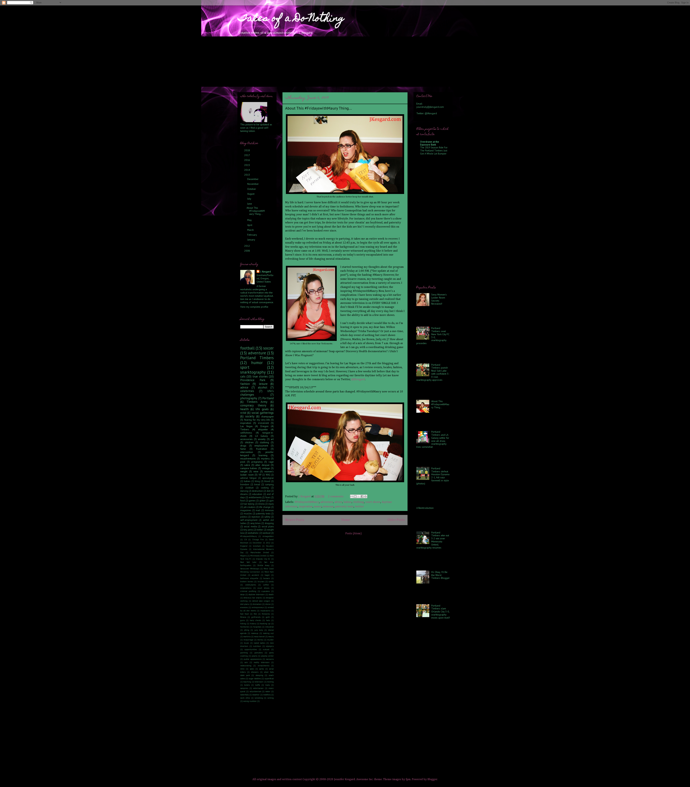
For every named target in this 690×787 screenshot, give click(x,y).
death (271, 594)
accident (255, 575)
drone (268, 604)
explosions (265, 610)
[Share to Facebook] (362, 496)
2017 (247, 155)
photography (248, 398)
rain (246, 662)
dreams (244, 494)
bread (257, 484)
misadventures (248, 458)
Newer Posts (294, 520)
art (272, 439)
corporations (245, 588)
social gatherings (263, 413)
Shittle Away (263, 565)
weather (255, 694)
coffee (266, 585)
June (250, 203)
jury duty (258, 630)
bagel (267, 575)
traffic (257, 685)
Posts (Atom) (353, 533)
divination (257, 604)
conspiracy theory (253, 405)
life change (264, 507)
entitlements (255, 497)
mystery (265, 458)
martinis (246, 636)
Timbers (244, 429)
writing (270, 698)
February (252, 234)
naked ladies (259, 643)
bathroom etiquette (249, 578)
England (243, 546)
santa (261, 669)
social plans (268, 526)
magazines (245, 510)
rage (271, 461)
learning (263, 455)
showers (254, 672)
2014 (247, 170)
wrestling (259, 698)
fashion (245, 384)
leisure (263, 384)
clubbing (358, 502)
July (249, 198)
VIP (260, 474)
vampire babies (248, 468)
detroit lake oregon (261, 601)
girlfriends (256, 617)
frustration (261, 448)
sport (244, 367)
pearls (254, 656)
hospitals (257, 627)
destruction (257, 490)
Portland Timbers (257, 357)
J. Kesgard (265, 271)
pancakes (258, 652)
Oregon (264, 426)
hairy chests (255, 620)
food (242, 500)
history (253, 623)
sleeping (259, 675)
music (246, 643)
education (257, 494)
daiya (242, 594)
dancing (244, 490)
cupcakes (265, 591)
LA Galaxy (261, 436)
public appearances (252, 659)
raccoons (270, 659)
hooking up (265, 623)
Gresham (257, 546)
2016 (247, 160)
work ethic (245, 698)
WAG (268, 474)
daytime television (257, 594)
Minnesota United (258, 555)
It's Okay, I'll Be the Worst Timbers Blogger (440, 575)
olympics (270, 646)
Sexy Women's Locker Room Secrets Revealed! (439, 299)
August (251, 193)
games (252, 500)
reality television (261, 662)
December (253, 179)
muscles (248, 513)
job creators (249, 507)
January (251, 239)
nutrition (257, 646)
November (253, 184)
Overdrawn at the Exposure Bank (429, 143)
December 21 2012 (261, 542)
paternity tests (344, 506)
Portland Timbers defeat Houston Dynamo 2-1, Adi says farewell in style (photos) (433, 476)
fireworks (266, 614)
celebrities (247, 391)
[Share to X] (358, 496)
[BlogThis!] (355, 496)
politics (243, 516)
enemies (244, 607)
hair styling (248, 503)
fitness (243, 617)
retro (242, 669)
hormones (244, 627)
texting (270, 681)
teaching (247, 681)
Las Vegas (246, 426)
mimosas (328, 506)
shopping (269, 523)
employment (261, 445)
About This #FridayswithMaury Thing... (318, 108)
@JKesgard (358, 379)
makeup (254, 633)
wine (255, 471)
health (244, 409)
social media (250, 526)
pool (242, 461)
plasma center (267, 656)
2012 (247, 245)
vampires (244, 688)
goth (268, 617)
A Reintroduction (425, 508)
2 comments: (336, 496)
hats (268, 620)
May (249, 220)
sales (252, 669)
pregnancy (257, 461)
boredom (244, 484)
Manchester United (259, 552)
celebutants (250, 585)
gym (271, 500)
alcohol (262, 387)
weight (243, 471)
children (249, 442)
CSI (245, 539)
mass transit (259, 636)
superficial (269, 678)
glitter (262, 500)
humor (257, 362)
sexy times (255, 523)
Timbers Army (257, 402)
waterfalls (244, 694)
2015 (247, 165)
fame (243, 448)
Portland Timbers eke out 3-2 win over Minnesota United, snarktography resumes (432, 540)
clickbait (249, 487)
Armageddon (268, 536)
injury (271, 503)
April (250, 225)
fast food (244, 614)
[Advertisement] (345, 61)
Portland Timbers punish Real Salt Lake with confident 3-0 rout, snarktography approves (432, 372)
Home (345, 520)
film (255, 614)
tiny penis (248, 529)
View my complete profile (254, 306)
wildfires (267, 694)
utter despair (262, 465)
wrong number (250, 701)
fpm (408, 779)
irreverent (263, 423)
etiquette (263, 429)
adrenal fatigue (248, 477)
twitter (359, 506)
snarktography (253, 372)
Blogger (432, 779)
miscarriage (248, 639)
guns (242, 620)
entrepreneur (258, 607)
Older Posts (396, 520)
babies (348, 502)
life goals (262, 409)
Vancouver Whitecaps (249, 568)
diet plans (244, 604)
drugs (243, 445)
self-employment (248, 520)
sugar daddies (255, 678)
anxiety (262, 439)
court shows (372, 502)
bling (257, 481)
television (259, 681)
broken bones (246, 581)
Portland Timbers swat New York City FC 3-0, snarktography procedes (432, 336)
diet (268, 490)
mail (258, 510)
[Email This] (352, 496)
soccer (268, 348)
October (252, 189)
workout (266, 532)
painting (244, 652)
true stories (260, 376)
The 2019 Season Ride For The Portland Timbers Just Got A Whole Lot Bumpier (433, 150)
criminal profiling (248, 591)
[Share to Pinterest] (365, 496)
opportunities (251, 649)
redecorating (245, 665)
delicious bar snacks (252, 597)
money (260, 639)
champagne (267, 416)
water (267, 691)
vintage (266, 468)
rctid (243, 413)
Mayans (243, 555)
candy (271, 581)
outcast (266, 649)
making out (268, 633)
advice (338, 502)
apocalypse (268, 477)
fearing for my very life (257, 419)
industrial (269, 627)
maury (318, 506)
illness (261, 503)
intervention (246, 452)
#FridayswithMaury (307, 502)
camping (269, 484)
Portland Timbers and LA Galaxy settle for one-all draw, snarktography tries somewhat (432, 439)
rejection (255, 516)
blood (267, 481)
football (247, 348)
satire (247, 465)
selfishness (246, 432)
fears (267, 497)
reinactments (263, 665)
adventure (326, 502)
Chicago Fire (258, 539)
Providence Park (252, 380)
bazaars (266, 578)
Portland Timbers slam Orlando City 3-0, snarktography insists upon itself (440, 611)
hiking (243, 623)
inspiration (306, 506)
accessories (246, 439)
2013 (247, 174)
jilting (246, 630)
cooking (265, 487)
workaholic (253, 532)
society (249, 416)
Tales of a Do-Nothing (290, 19)
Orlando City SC (263, 559)
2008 (247, 250)
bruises (261, 581)
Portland (268, 398)
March (250, 230)
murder (270, 639)
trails (267, 685)
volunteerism (255, 691)
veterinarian (258, 688)
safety (267, 516)
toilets (247, 685)
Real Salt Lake (248, 562)
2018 (247, 150)
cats (242, 376)
